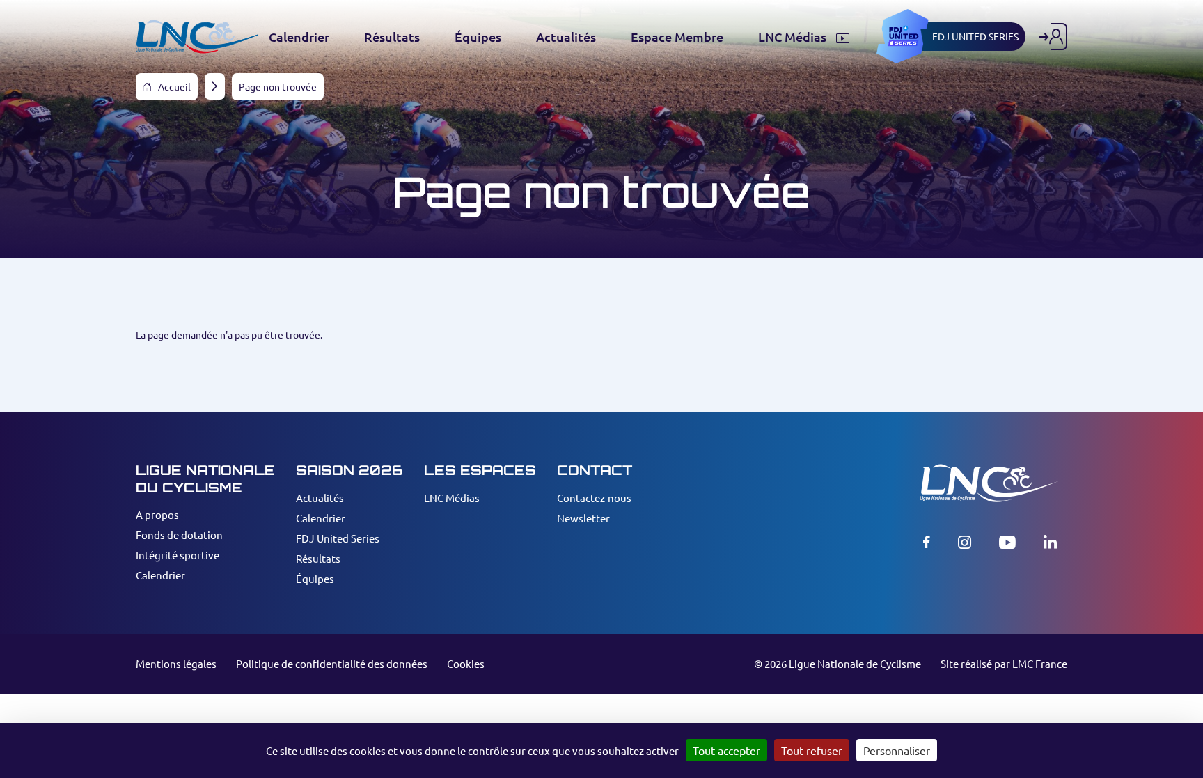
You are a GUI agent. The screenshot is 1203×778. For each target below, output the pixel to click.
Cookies (466, 663)
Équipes (315, 578)
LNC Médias (452, 497)
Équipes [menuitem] (478, 37)
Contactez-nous (594, 497)
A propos (157, 514)
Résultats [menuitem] (392, 37)
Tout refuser (811, 750)
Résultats (318, 558)
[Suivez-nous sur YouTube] (1007, 541)
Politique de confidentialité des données (331, 663)
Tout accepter (726, 750)
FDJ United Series (337, 538)
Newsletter (583, 517)
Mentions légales (176, 663)
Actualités (320, 497)
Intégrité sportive (177, 554)
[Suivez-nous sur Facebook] (926, 541)
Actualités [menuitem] (566, 37)
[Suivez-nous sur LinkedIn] (1050, 541)
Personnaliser (896, 750)
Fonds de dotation (179, 534)
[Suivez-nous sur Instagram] (964, 541)
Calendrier (160, 575)
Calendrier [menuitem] (299, 37)
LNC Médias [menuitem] (793, 37)
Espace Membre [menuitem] (677, 37)
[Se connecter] (1053, 36)
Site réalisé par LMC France (1004, 663)
